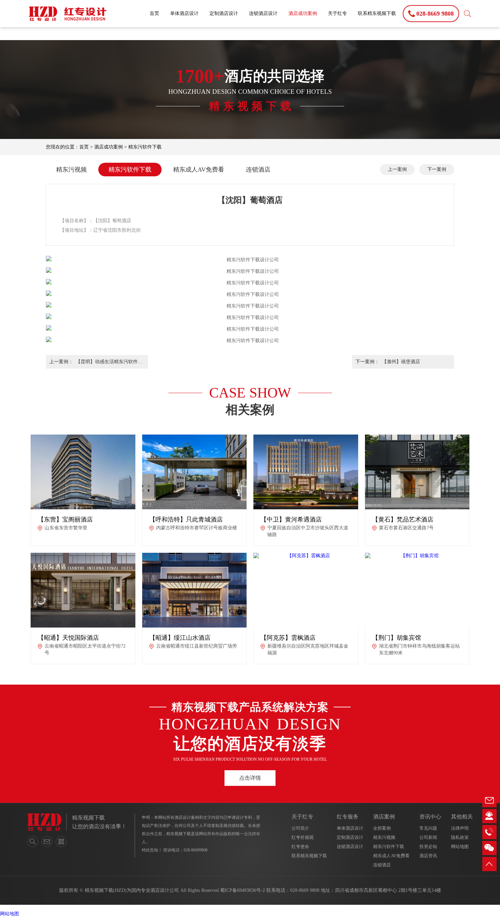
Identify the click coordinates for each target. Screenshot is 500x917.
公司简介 (300, 828)
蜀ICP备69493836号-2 (242, 890)
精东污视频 (71, 169)
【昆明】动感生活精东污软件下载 (109, 364)
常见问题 (428, 828)
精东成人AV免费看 (198, 169)
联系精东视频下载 (377, 13)
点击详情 (250, 778)
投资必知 (428, 846)
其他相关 (462, 816)
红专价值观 (302, 837)
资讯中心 (430, 816)
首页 (154, 13)
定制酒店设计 (224, 13)
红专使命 (300, 846)
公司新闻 (428, 837)
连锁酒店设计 (263, 13)
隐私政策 (460, 837)
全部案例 (382, 828)
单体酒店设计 (184, 13)
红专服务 (348, 816)
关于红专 (337, 13)
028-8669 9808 (304, 890)
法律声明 (460, 828)
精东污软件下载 (145, 146)
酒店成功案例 (302, 13)
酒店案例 (384, 816)
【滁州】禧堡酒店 (401, 361)
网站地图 (460, 846)
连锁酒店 (258, 169)
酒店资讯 (428, 855)
